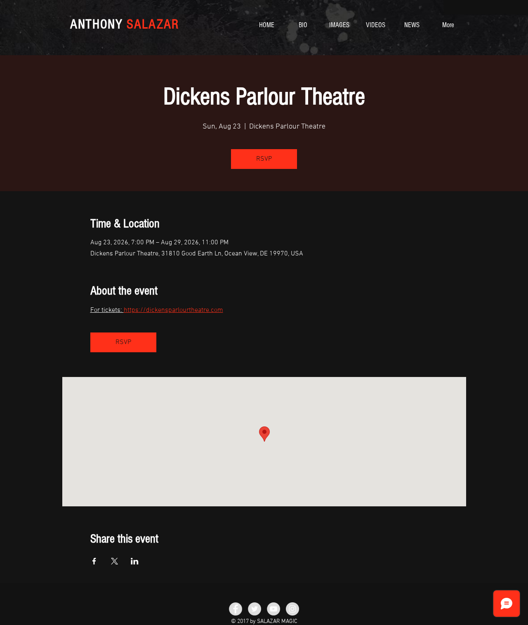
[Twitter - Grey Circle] (254, 609)
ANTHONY (124, 24)
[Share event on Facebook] (94, 561)
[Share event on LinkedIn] (135, 561)
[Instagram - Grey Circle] (292, 609)
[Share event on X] (114, 561)
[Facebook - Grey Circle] (235, 609)
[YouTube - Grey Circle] (273, 609)
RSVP (264, 159)
